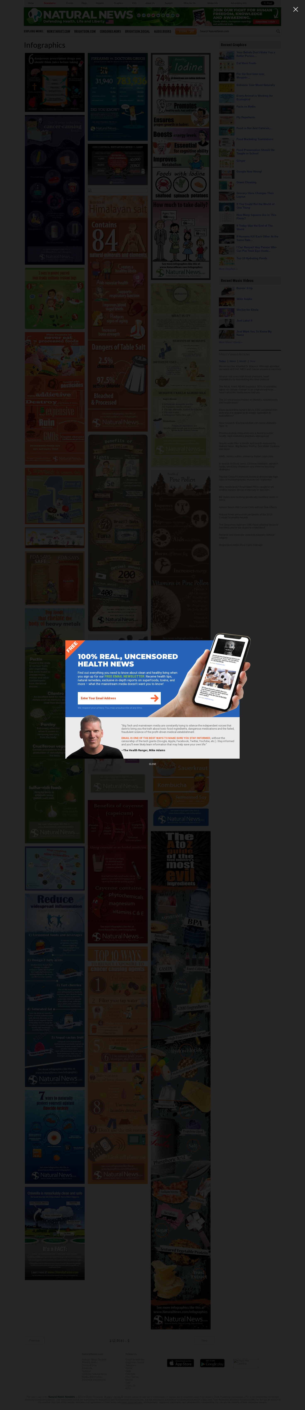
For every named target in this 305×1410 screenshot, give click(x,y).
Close (152, 764)
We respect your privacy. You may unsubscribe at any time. (110, 708)
